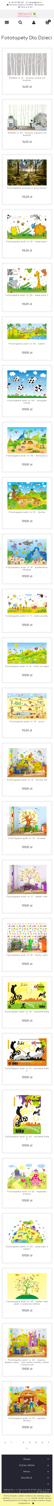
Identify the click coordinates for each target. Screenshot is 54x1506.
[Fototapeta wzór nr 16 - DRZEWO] (27, 821)
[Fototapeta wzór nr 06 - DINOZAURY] (27, 440)
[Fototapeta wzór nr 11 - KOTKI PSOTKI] (27, 603)
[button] (7, 22)
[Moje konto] (33, 22)
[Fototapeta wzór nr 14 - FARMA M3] (27, 762)
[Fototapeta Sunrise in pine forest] (27, 172)
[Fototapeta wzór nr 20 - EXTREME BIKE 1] (27, 995)
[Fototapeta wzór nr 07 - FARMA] (27, 496)
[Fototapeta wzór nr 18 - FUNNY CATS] (27, 937)
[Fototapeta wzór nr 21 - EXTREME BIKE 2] (27, 1052)
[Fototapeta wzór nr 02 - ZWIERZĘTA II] (27, 280)
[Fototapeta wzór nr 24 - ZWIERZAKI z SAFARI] (27, 1231)
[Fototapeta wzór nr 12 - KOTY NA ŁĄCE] (27, 653)
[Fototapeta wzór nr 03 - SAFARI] (27, 331)
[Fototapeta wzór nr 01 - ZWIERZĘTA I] (27, 227)
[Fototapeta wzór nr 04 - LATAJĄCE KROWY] (27, 384)
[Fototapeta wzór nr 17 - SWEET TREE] (27, 879)
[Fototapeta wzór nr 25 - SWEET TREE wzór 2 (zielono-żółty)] (27, 1286)
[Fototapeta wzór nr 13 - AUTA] (27, 706)
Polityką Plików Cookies (21, 1498)
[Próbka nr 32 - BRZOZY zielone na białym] (27, 117)
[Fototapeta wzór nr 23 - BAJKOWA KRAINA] (27, 1176)
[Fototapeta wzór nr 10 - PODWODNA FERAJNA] (27, 552)
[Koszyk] (47, 22)
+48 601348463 (28, 1492)
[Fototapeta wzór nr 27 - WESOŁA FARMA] (27, 1401)
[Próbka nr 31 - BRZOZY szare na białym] (27, 64)
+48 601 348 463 (17, 2)
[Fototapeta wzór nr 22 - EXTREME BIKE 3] (27, 1114)
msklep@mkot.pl (35, 2)
